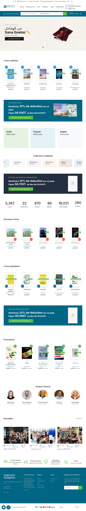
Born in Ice (59, 84)
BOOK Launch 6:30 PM (10, 449)
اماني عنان (75, 246)
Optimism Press (10, 82)
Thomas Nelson (43, 287)
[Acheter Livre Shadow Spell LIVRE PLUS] (27, 279)
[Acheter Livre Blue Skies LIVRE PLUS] (27, 74)
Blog (52, 6)
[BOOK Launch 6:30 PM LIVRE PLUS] (16, 435)
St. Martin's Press (27, 82)
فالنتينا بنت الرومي (43, 242)
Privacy (52, 481)
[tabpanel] (43, 33)
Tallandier (10, 361)
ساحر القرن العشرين (59, 242)
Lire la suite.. (26, 489)
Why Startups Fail (75, 289)
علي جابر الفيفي (43, 366)
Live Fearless (75, 84)
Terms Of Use (54, 478)
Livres (38, 6)
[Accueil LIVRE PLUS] (9, 6)
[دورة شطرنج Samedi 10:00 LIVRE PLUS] (69, 435)
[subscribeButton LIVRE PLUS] (80, 487)
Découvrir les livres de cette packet (21, 117)
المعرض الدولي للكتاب (36, 449)
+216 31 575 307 (7, 488)
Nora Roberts (27, 87)
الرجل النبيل (75, 363)
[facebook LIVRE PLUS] (16, 1)
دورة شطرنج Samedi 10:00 (63, 449)
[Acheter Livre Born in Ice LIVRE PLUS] (59, 74)
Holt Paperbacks (59, 287)
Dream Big (43, 289)
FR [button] (71, 1)
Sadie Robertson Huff (75, 87)
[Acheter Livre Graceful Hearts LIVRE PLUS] (43, 74)
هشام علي (43, 246)
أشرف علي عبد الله (59, 366)
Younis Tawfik (27, 366)
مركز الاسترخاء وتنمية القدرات (59, 361)
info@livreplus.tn (7, 486)
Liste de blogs (40, 485)
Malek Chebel (11, 366)
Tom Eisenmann (75, 293)
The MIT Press (11, 287)
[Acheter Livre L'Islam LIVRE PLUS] (27, 353)
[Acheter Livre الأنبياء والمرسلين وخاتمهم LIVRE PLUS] (59, 353)
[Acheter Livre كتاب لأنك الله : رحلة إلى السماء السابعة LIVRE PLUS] (43, 353)
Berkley (59, 82)
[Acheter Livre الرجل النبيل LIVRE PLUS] (75, 353)
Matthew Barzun (10, 87)
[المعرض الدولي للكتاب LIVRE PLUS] (43, 435)
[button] (11, 13)
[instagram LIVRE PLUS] (13, 1)
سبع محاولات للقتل (75, 242)
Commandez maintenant (14, 38)
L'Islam (27, 363)
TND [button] (68, 1)
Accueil (22, 6)
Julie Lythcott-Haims (59, 293)
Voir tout (79, 418)
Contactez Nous (60, 6)
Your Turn (59, 289)
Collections (45, 6)
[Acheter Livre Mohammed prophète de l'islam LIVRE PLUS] (11, 353)
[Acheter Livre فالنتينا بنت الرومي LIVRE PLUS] (43, 232)
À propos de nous (30, 6)
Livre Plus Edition (11, 240)
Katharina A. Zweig (10, 293)
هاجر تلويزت (59, 246)
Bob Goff (43, 293)
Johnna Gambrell (11, 246)
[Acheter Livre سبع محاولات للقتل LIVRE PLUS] (75, 232)
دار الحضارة (43, 361)
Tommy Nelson (75, 82)
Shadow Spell (26, 289)
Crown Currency (75, 287)
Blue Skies (27, 84)
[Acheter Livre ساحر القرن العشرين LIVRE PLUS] (59, 232)
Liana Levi (27, 361)
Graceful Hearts (43, 84)
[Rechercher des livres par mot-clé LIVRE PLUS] (65, 13)
